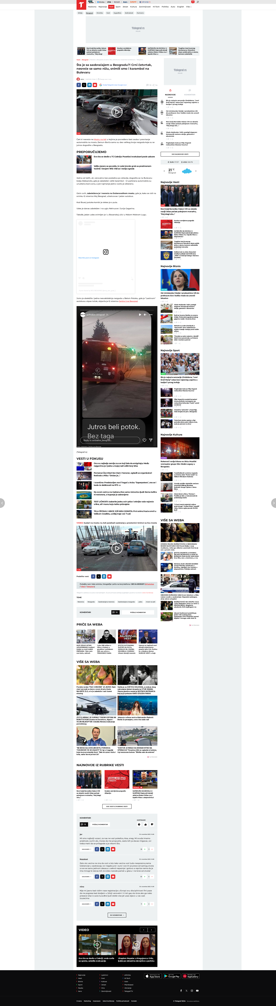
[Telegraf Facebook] (181, 991)
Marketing (87, 1001)
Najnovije (170, 182)
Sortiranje (141, 820)
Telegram (90, 587)
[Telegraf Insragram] (192, 991)
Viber (83, 587)
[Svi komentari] (139, 824)
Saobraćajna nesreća (106, 602)
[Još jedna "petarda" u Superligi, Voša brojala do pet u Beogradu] (166, 413)
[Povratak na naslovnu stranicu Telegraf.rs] (81, 5)
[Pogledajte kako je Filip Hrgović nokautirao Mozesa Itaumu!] (166, 392)
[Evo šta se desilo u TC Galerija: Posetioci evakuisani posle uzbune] (84, 159)
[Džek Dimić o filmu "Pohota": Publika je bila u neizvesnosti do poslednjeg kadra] (166, 497)
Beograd (85, 60)
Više (188, 7)
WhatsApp (149, 584)
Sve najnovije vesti (180, 154)
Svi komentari (117, 915)
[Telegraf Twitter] (186, 991)
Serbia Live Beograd (128, 301)
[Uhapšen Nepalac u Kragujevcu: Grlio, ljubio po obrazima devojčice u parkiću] (136, 944)
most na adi (150, 602)
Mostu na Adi (100, 139)
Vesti (78, 60)
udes (140, 602)
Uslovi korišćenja (147, 593)
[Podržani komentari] (145, 824)
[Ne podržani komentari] (152, 824)
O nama (79, 1001)
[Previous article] (2, 503)
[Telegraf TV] (197, 991)
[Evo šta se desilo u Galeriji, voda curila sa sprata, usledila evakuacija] (97, 944)
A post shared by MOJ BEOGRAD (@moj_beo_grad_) (97, 290)
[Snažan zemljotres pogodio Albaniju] (112, 51)
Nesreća (81, 602)
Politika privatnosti (122, 1001)
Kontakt (134, 1001)
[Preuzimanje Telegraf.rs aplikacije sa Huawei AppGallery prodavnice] (190, 976)
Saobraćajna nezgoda (126, 602)
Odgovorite (86, 849)
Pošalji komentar (138, 612)
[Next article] (273, 503)
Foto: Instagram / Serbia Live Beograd (89, 446)
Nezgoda (91, 602)
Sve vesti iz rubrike (117, 806)
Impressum (97, 1001)
